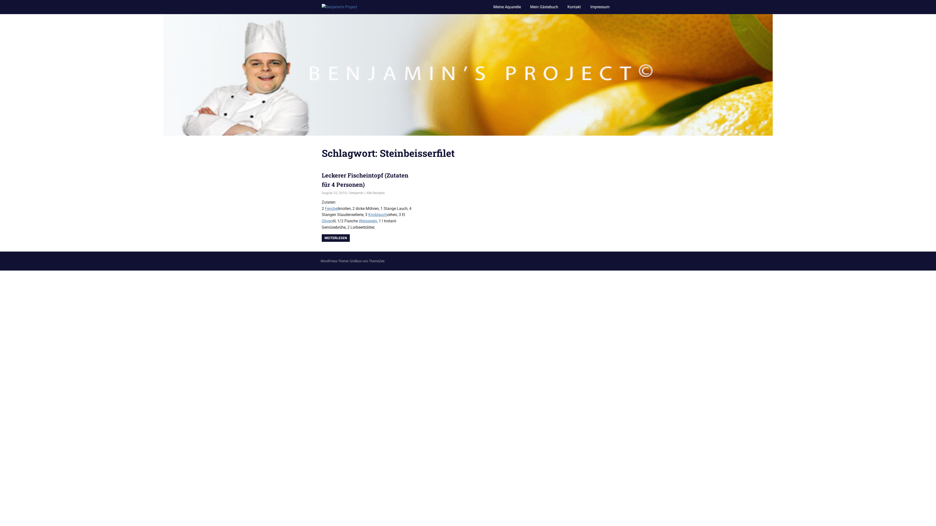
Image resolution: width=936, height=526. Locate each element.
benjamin (356, 193)
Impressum (600, 7)
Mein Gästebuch (544, 7)
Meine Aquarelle (507, 7)
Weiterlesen (335, 238)
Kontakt (574, 7)
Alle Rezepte (375, 193)
